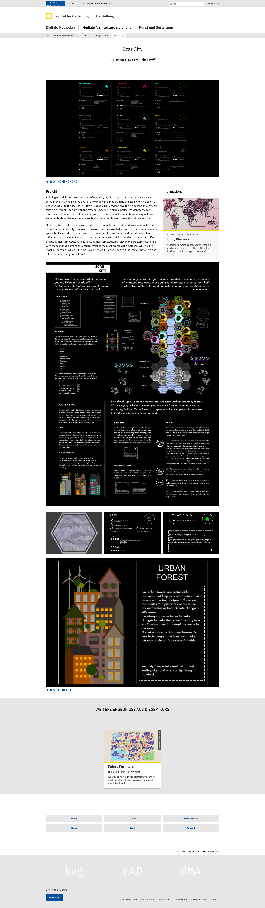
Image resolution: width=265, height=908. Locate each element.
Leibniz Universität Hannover (140, 899)
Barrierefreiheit (199, 899)
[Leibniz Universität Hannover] (55, 3)
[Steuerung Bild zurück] (47, 181)
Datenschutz (180, 899)
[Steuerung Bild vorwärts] (54, 181)
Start (202, 4)
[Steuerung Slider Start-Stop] (50, 181)
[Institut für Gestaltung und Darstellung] (47, 35)
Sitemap (214, 899)
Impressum (164, 899)
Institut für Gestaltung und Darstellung (84, 16)
